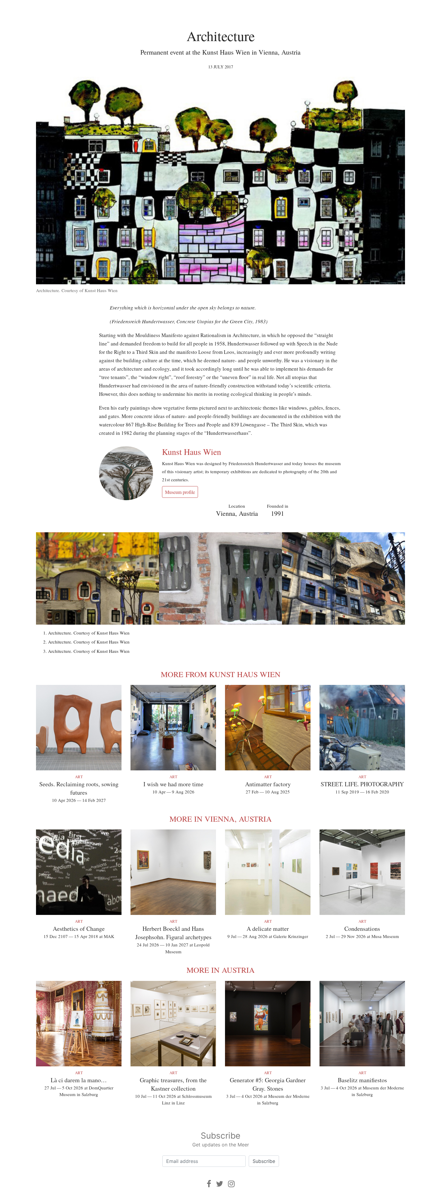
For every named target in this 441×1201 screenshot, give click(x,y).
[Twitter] (220, 1183)
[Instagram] (231, 1183)
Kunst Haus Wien (191, 451)
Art (79, 776)
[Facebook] (209, 1183)
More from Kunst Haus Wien (220, 674)
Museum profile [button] (180, 492)
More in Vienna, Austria (221, 819)
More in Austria (221, 970)
